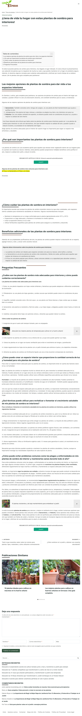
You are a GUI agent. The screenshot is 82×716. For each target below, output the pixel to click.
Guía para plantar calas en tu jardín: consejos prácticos (28, 704)
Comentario (6, 617)
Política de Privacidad (59, 712)
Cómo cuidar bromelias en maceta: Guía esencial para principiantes (46, 687)
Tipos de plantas (7, 15)
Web (57, 641)
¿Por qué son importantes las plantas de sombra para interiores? (23, 58)
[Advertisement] (41, 38)
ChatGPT (41, 162)
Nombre (6, 641)
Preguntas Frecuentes (10, 64)
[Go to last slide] (4, 579)
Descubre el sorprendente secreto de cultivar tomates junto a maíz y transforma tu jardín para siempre (35, 667)
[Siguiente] (77, 579)
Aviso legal (70, 712)
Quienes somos (13, 712)
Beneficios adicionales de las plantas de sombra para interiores (22, 62)
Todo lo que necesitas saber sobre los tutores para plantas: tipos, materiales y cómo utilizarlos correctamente (20, 542)
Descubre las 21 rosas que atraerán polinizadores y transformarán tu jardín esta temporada (31, 673)
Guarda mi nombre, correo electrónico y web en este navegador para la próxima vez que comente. (32, 646)
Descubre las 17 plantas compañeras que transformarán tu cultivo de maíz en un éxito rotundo (32, 670)
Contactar (22, 712)
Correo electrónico (35, 641)
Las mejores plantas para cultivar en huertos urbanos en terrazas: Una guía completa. (60, 590)
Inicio (4, 712)
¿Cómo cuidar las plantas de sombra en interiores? (19, 60)
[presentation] (20, 572)
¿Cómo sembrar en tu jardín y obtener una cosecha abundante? (63, 542)
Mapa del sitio (31, 712)
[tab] (37, 599)
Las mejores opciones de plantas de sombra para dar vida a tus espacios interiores (28, 56)
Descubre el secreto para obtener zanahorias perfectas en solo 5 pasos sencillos (28, 679)
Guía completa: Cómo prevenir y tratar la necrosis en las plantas (29, 690)
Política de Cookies (44, 712)
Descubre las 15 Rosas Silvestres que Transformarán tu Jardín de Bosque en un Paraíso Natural (33, 676)
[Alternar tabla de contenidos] (51, 54)
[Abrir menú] (78, 3)
